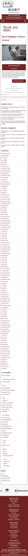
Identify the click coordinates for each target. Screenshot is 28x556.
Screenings (6, 465)
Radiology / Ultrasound (14, 519)
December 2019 (5, 221)
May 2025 (4, 162)
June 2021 (4, 190)
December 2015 (5, 325)
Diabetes (4, 453)
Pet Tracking (5, 415)
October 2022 (5, 173)
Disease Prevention (7, 455)
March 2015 (4, 344)
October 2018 (5, 251)
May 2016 (4, 314)
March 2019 (4, 240)
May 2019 (4, 236)
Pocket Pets (4, 422)
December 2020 (5, 199)
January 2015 (5, 349)
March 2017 (4, 292)
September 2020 (5, 203)
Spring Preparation (6, 426)
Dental (5, 459)
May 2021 (4, 192)
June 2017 (4, 286)
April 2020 (4, 212)
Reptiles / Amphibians (14, 505)
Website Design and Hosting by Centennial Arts (14, 555)
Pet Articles (14, 534)
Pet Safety (4, 411)
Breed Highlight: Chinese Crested (13, 38)
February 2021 (5, 195)
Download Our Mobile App (14, 17)
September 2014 (5, 357)
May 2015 (4, 340)
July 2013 (4, 368)
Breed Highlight (14, 90)
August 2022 (4, 177)
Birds (3, 398)
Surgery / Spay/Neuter (14, 514)
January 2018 (5, 270)
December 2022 (5, 168)
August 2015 (4, 333)
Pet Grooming (14, 527)
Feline (4, 443)
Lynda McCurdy (5, 141)
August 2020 (4, 205)
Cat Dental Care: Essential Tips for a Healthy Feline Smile (13, 108)
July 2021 (4, 188)
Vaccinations (4, 437)
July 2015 (4, 335)
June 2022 (4, 179)
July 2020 (4, 208)
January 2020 (5, 218)
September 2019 (5, 227)
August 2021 (4, 186)
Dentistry (13, 513)
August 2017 (4, 281)
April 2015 (4, 342)
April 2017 (4, 290)
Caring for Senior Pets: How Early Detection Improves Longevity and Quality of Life (13, 115)
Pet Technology (5, 417)
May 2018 (4, 262)
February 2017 (5, 294)
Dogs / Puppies (14, 500)
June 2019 (4, 234)
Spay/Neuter (4, 424)
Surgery (3, 430)
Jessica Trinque (5, 134)
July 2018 (4, 257)
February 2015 (5, 346)
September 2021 (5, 184)
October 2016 (5, 303)
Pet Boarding (13, 526)
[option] (7, 490)
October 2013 (5, 366)
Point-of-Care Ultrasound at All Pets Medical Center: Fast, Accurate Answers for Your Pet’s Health (13, 123)
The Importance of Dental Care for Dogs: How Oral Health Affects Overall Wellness (13, 111)
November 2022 (5, 171)
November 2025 (5, 153)
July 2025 (4, 158)
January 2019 (5, 244)
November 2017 (5, 275)
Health (22, 92)
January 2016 (5, 322)
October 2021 (5, 181)
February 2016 (5, 320)
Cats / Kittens (13, 501)
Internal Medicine (13, 511)
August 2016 (4, 307)
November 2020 (5, 201)
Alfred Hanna (5, 131)
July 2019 (4, 231)
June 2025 (4, 160)
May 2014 (4, 359)
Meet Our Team (14, 532)
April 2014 (4, 362)
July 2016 (4, 309)
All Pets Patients (5, 375)
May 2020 (4, 210)
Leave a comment (6, 94)
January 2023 (5, 166)
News (4, 385)
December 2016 (5, 299)
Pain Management (14, 516)
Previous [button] (1, 491)
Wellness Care (5, 445)
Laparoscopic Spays (6, 407)
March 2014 (4, 364)
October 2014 (5, 355)
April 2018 (4, 264)
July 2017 (4, 283)
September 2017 (5, 279)
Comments (5, 478)
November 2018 (5, 249)
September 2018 (5, 253)
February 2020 (5, 216)
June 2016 (4, 312)
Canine (4, 440)
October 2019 (5, 225)
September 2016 (5, 305)
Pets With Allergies (6, 419)
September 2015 (5, 331)
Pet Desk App (13, 524)
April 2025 (4, 164)
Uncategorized (5, 435)
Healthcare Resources (7, 402)
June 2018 (4, 260)
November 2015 (5, 327)
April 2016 (4, 316)
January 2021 (5, 197)
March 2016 (4, 318)
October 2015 (5, 329)
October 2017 (5, 277)
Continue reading (19, 81)
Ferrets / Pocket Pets (13, 506)
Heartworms (6, 461)
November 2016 (5, 301)
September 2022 (5, 175)
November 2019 (5, 223)
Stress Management (6, 428)
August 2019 (4, 229)
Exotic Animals (5, 394)
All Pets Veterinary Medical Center (15, 88)
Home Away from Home (8, 379)
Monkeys (4, 400)
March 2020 (4, 214)
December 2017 (5, 273)
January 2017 (5, 296)
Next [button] (27, 491)
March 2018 (4, 266)
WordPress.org (5, 480)
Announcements (5, 381)
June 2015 (4, 338)
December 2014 (5, 351)
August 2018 (4, 255)
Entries (4, 476)
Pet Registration (14, 535)
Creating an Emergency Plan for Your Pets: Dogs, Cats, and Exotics (12, 118)
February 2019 (5, 242)
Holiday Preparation (6, 405)
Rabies (5, 463)
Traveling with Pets (6, 432)
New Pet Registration (14, 15)
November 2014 (5, 353)
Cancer (4, 451)
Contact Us (14, 68)
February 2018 (5, 268)
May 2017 (4, 288)
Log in (3, 473)
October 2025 (5, 155)
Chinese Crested (16, 92)
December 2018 (5, 247)
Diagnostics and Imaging (8, 390)
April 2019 (4, 238)
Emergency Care (5, 392)
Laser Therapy (5, 409)
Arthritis (4, 449)
